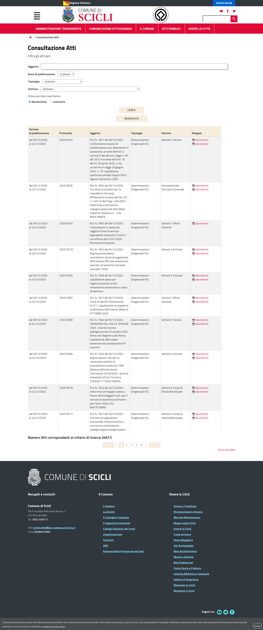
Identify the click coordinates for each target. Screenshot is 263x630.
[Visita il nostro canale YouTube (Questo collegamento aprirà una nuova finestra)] (225, 612)
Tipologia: (34, 81)
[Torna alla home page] (30, 37)
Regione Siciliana (79, 3)
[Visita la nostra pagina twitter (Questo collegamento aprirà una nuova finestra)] (234, 11)
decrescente (39, 102)
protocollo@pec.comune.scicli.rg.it (54, 528)
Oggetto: (33, 66)
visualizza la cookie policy (53, 626)
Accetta (257, 626)
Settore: (33, 89)
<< (106, 445)
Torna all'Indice (226, 450)
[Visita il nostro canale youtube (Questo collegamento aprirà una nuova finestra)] (221, 11)
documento (202, 140)
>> (157, 445)
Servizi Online (224, 3)
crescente (59, 102)
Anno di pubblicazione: (41, 74)
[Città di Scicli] (70, 477)
